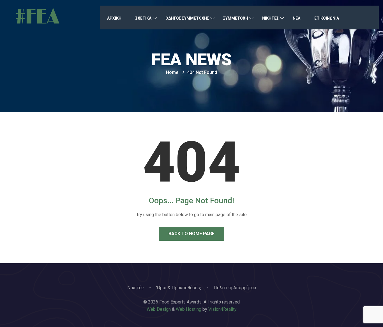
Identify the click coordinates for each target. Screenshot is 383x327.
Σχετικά (143, 18)
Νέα (296, 18)
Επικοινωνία (326, 18)
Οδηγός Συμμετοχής (187, 18)
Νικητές (135, 287)
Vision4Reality (222, 309)
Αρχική (114, 18)
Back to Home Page (191, 233)
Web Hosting (188, 309)
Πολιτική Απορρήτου (235, 287)
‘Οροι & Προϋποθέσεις (178, 287)
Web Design (159, 309)
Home (172, 72)
